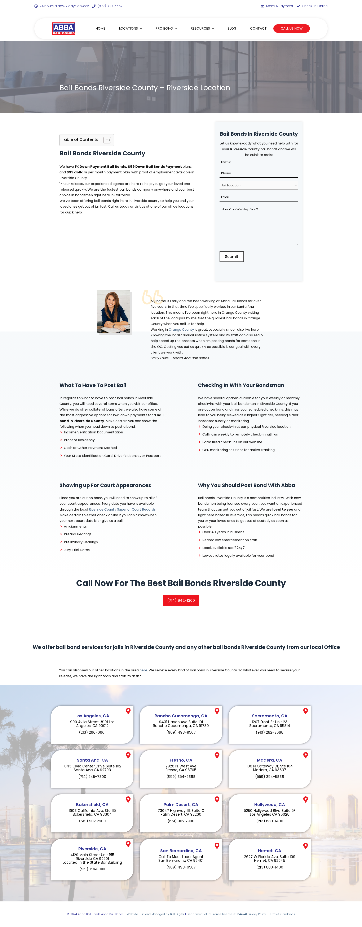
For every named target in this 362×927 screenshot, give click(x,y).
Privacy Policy (257, 914)
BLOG (232, 28)
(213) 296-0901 (92, 732)
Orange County (181, 329)
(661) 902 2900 (92, 821)
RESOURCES (200, 28)
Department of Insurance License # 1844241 (217, 914)
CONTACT (258, 28)
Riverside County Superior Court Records (122, 509)
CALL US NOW (292, 28)
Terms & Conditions (281, 914)
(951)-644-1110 (92, 869)
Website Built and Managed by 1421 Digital (155, 914)
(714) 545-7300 (92, 776)
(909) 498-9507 (181, 732)
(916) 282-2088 (269, 732)
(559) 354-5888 (181, 776)
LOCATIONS (128, 28)
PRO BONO (164, 28)
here (143, 670)
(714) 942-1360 (181, 600)
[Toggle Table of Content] (105, 140)
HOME (100, 28)
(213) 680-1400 (269, 821)
